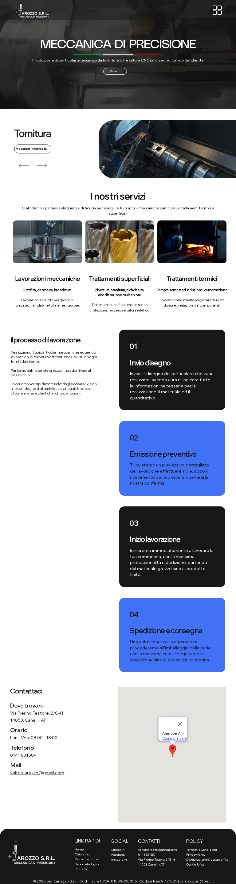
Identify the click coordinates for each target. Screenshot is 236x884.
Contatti (81, 869)
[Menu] (217, 10)
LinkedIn (117, 850)
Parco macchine (86, 859)
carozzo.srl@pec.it (196, 881)
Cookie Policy (195, 864)
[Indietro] (23, 166)
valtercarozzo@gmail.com (37, 772)
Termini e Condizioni (201, 850)
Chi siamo (82, 854)
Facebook (118, 855)
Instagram (119, 860)
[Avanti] (42, 166)
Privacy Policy (195, 855)
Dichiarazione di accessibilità (207, 860)
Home (79, 849)
